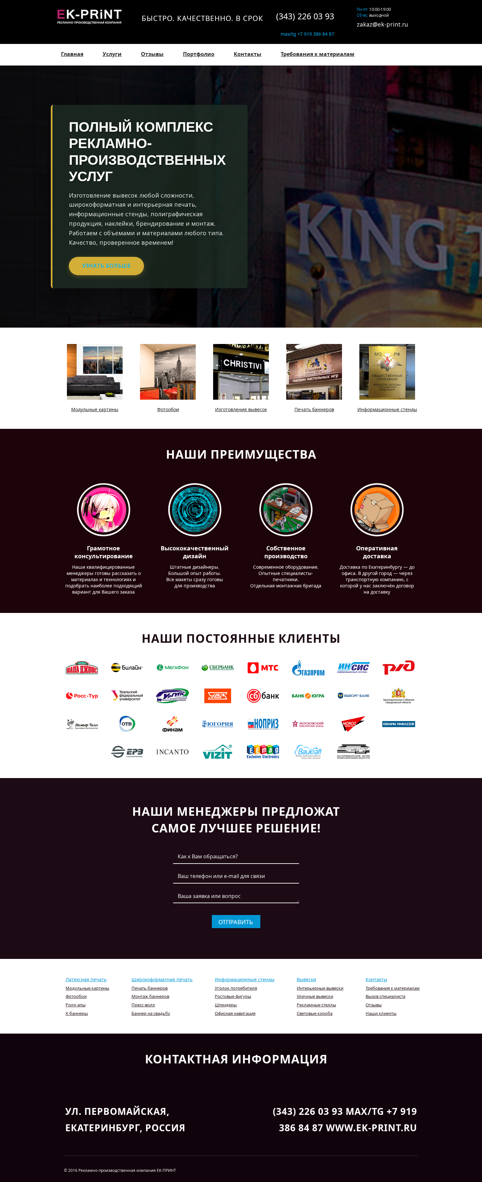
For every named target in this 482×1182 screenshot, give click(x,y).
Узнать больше (106, 265)
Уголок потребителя (236, 988)
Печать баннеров (314, 409)
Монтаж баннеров (150, 996)
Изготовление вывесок (241, 409)
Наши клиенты (381, 1013)
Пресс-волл (143, 1005)
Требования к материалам (317, 54)
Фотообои (168, 409)
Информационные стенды (387, 409)
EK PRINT (92, 16)
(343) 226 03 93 (305, 16)
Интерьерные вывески (320, 988)
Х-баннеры (77, 1013)
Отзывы (152, 54)
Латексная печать (86, 979)
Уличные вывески (315, 996)
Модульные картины (94, 409)
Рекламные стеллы (316, 1005)
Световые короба (314, 1013)
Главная (72, 54)
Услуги (112, 54)
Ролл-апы (76, 1005)
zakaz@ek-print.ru (382, 24)
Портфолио (198, 54)
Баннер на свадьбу (150, 1013)
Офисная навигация (235, 1013)
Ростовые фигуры (233, 996)
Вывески (306, 979)
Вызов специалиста (385, 996)
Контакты (247, 54)
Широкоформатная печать (161, 979)
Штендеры (226, 1005)
